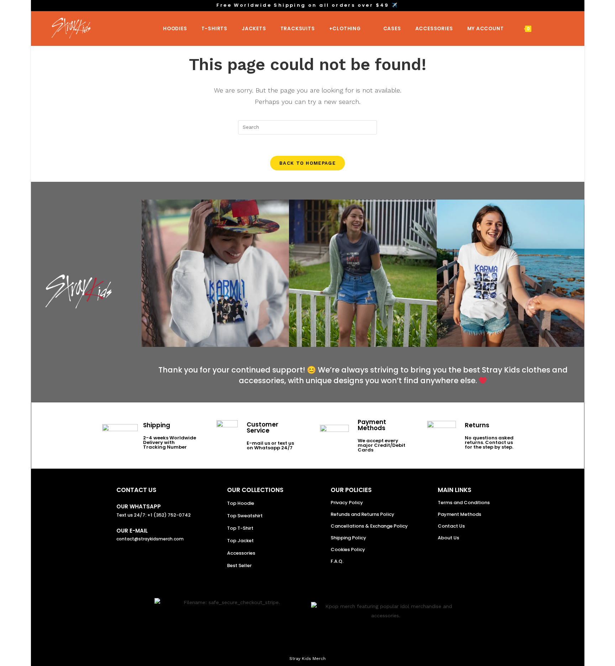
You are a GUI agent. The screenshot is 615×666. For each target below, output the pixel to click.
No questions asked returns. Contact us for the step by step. (489, 442)
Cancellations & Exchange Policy (369, 526)
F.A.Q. (337, 561)
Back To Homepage (307, 163)
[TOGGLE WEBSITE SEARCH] (547, 28)
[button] (148, 273)
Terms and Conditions (464, 502)
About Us (448, 537)
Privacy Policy (347, 502)
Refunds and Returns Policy (362, 514)
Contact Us (451, 526)
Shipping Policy (348, 537)
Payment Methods (459, 514)
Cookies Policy (348, 549)
